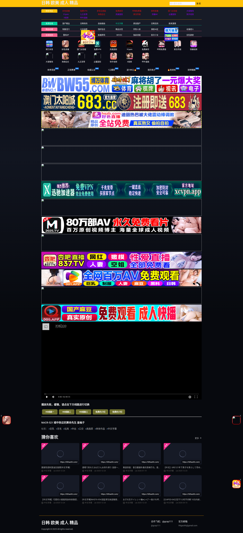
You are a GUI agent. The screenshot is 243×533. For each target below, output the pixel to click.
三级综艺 (172, 29)
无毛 (59, 428)
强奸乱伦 (101, 29)
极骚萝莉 (101, 35)
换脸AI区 (154, 29)
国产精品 (66, 23)
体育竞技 (51, 70)
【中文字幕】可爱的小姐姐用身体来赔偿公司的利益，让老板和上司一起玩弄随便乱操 (78, 499)
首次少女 (154, 35)
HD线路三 (83, 412)
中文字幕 (119, 23)
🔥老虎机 (171, 70)
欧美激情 (172, 23)
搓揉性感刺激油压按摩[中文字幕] (55, 467)
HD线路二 (66, 412)
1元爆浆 (111, 70)
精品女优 (119, 29)
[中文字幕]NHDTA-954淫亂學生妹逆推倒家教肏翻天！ (105, 499)
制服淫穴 (66, 29)
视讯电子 (152, 70)
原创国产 (137, 23)
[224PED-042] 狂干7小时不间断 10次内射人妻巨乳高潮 (188, 499)
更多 (197, 438)
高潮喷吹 (172, 35)
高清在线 (49, 23)
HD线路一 (50, 412)
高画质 (89, 428)
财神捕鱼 (192, 70)
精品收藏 (49, 29)
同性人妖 (137, 29)
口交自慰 (83, 29)
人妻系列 (83, 35)
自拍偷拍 (101, 23)
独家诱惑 (137, 35)
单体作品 (100, 428)
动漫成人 (190, 29)
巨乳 (52, 428)
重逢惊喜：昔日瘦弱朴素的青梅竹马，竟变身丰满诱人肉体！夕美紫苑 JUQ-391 (157, 467)
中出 (74, 428)
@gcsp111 (155, 525)
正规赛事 (71, 70)
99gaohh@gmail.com (187, 525)
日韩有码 (83, 23)
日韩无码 (154, 23)
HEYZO (119, 35)
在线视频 (49, 35)
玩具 (66, 428)
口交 (81, 428)
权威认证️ (91, 70)
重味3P (66, 35)
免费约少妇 (100, 412)
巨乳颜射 (190, 35)
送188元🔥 (131, 70)
